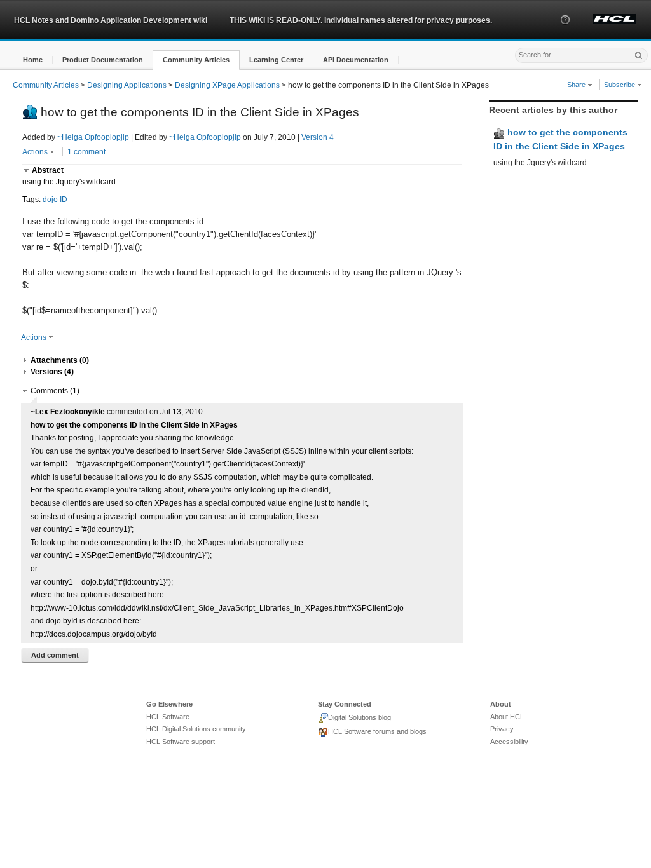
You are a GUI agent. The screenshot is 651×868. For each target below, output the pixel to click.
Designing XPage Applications (227, 85)
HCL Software (167, 717)
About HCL (507, 717)
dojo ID (55, 199)
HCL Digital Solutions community (196, 729)
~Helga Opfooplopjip (93, 137)
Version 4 (317, 137)
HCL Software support (180, 741)
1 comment (86, 151)
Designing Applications (127, 85)
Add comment (55, 655)
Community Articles (46, 85)
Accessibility (509, 741)
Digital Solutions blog (359, 717)
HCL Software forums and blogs (377, 731)
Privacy (502, 729)
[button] (565, 31)
